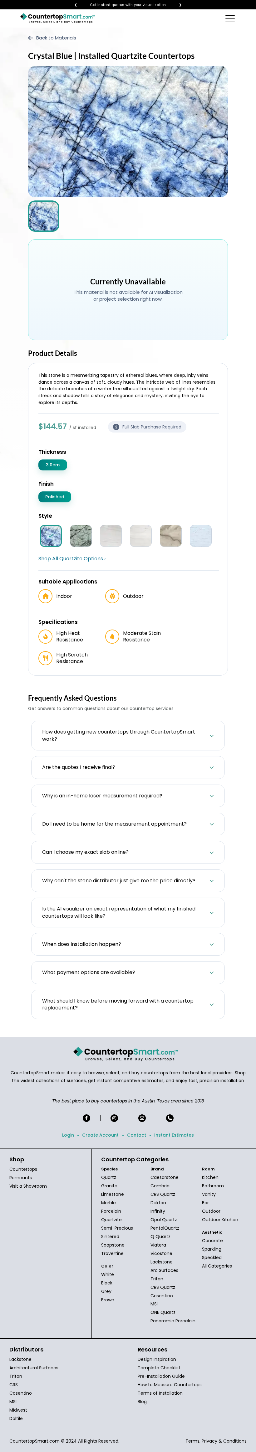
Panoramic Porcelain (172, 1321)
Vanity (209, 1194)
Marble (108, 1203)
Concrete (212, 1240)
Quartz (108, 1177)
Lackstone (161, 1262)
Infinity (157, 1211)
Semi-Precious (117, 1228)
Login (68, 1135)
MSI (154, 1304)
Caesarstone (164, 1177)
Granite (109, 1186)
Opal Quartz (163, 1219)
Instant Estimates (174, 1135)
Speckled (212, 1257)
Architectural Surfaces (33, 1368)
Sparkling (211, 1249)
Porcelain (111, 1211)
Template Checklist (159, 1368)
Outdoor (211, 1211)
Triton (156, 1279)
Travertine (112, 1253)
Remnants (20, 1178)
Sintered (110, 1236)
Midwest (18, 1410)
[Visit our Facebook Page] (86, 1118)
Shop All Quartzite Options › (72, 558)
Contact (136, 1135)
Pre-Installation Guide (161, 1376)
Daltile (16, 1418)
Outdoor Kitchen (220, 1219)
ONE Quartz (162, 1312)
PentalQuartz (164, 1228)
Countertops (23, 1169)
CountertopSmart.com (34, 1441)
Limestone (112, 1194)
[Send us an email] (142, 1118)
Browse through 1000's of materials (122, 5)
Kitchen (210, 1177)
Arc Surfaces (164, 1270)
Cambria (160, 1186)
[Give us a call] (170, 1118)
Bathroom (213, 1186)
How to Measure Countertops (170, 1385)
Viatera (158, 1245)
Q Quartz (160, 1236)
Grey (106, 1291)
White (107, 1274)
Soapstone (113, 1245)
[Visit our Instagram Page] (114, 1118)
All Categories (217, 1266)
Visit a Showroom (28, 1186)
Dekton (158, 1203)
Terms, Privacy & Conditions (216, 1441)
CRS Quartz (162, 1194)
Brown (107, 1300)
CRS (13, 1385)
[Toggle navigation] (230, 18)
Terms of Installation (160, 1393)
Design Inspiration (157, 1359)
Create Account (100, 1135)
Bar (205, 1203)
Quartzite (111, 1219)
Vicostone (161, 1253)
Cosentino (161, 1296)
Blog (142, 1401)
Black (106, 1283)
